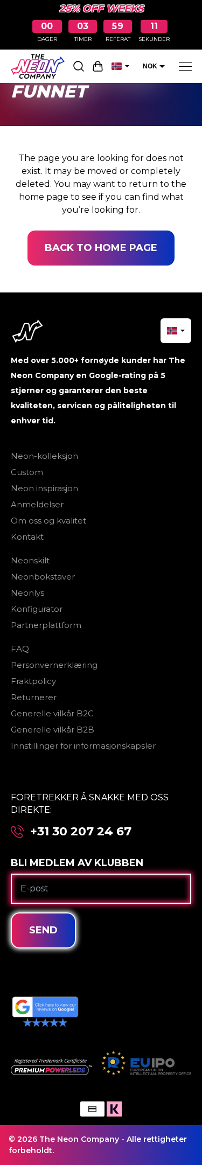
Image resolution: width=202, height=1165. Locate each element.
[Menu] (185, 66)
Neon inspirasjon (44, 488)
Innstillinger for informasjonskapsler (83, 746)
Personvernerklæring (54, 665)
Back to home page (101, 248)
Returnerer (34, 697)
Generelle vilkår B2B (52, 729)
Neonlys (27, 593)
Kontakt (27, 537)
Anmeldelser (37, 504)
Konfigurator (36, 609)
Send (43, 930)
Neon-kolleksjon (44, 456)
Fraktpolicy (33, 681)
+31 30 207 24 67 (80, 832)
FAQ (20, 649)
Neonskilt (30, 560)
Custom (27, 472)
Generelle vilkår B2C (52, 713)
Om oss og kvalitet (48, 520)
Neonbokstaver (43, 576)
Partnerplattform (46, 625)
